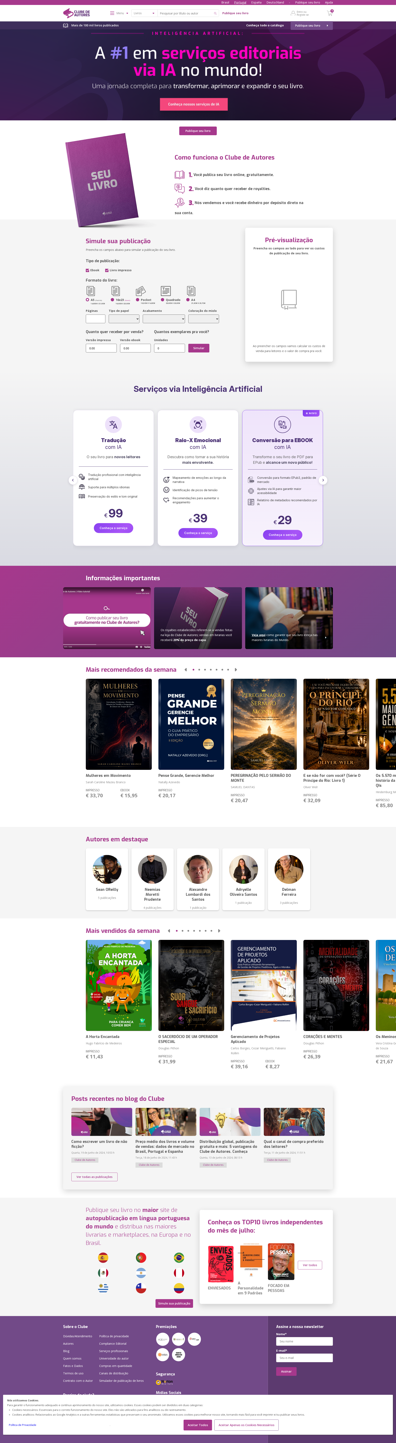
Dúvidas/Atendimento (77, 1336)
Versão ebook (130, 340)
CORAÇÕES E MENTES (322, 1036)
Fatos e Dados (73, 1366)
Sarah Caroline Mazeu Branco (106, 782)
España (256, 2)
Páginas (92, 311)
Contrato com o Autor (78, 1381)
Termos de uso (73, 1373)
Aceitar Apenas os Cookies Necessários (246, 1425)
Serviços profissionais (113, 1351)
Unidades (161, 340)
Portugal (240, 2)
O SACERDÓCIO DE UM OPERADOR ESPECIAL (188, 1039)
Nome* (281, 1334)
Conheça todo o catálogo (265, 25)
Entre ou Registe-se (303, 13)
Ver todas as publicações (94, 1177)
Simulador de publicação (121, 1381)
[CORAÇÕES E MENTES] (336, 985)
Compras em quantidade (115, 1366)
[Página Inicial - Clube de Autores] (76, 14)
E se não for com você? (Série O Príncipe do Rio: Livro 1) (332, 778)
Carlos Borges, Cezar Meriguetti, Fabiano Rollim (258, 1050)
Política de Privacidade (22, 1425)
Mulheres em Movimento (108, 775)
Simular (198, 348)
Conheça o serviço (113, 535)
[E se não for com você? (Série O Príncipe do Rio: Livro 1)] (336, 724)
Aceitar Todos (198, 1425)
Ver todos (310, 1265)
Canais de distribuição (113, 1373)
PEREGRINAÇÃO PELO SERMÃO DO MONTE (261, 778)
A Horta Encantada (102, 1036)
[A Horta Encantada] (119, 985)
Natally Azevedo (169, 782)
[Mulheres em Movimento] (119, 724)
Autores (68, 1344)
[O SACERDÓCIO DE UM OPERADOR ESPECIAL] (191, 985)
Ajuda (329, 2)
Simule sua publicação (174, 1303)
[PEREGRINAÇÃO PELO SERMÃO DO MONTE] (264, 724)
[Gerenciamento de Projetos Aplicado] (264, 985)
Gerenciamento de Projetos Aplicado (255, 1039)
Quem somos (72, 1358)
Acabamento (152, 311)
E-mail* (281, 1350)
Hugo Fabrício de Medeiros (104, 1043)
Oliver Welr (310, 787)
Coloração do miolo (202, 311)
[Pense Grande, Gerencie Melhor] (191, 724)
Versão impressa (98, 340)
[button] (73, 480)
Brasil (225, 2)
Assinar (286, 1371)
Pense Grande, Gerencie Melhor (186, 775)
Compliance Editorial (112, 1344)
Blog (66, 1351)
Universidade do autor (114, 1358)
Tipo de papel (119, 311)
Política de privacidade (114, 1336)
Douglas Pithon (168, 1048)
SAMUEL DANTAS (243, 787)
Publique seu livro (307, 2)
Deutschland (275, 2)
